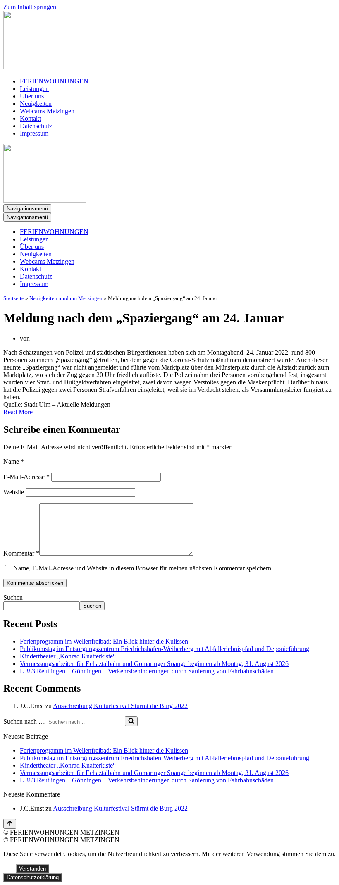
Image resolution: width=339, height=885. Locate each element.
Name (13, 461)
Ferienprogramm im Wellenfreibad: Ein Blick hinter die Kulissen (104, 641)
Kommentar (21, 553)
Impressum (34, 133)
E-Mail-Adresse (26, 476)
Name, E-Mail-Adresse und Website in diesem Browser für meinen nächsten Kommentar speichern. (143, 568)
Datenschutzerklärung (33, 877)
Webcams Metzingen (47, 111)
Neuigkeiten (36, 103)
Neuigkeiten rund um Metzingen (66, 298)
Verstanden (32, 869)
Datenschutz (36, 125)
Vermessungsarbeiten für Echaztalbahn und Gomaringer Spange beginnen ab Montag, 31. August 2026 (154, 663)
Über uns (32, 96)
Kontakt (30, 118)
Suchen (13, 597)
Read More (18, 411)
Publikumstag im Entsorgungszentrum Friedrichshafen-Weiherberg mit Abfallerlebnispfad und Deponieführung (164, 648)
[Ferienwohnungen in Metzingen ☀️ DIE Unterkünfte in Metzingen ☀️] (169, 41)
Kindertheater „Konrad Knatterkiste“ (68, 656)
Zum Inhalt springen (29, 6)
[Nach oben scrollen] (9, 824)
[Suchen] (131, 721)
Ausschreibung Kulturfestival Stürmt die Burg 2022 (120, 705)
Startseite (13, 298)
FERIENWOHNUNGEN (54, 81)
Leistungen (34, 88)
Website (13, 492)
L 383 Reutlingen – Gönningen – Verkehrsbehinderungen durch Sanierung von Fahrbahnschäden (147, 671)
